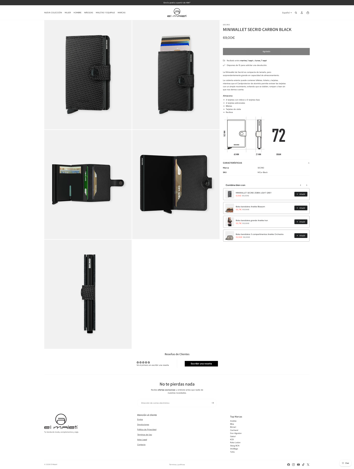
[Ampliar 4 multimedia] (176, 184)
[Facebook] (288, 464)
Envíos (140, 419)
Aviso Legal (142, 439)
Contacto (141, 444)
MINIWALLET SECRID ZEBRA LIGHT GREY (253, 193)
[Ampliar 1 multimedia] (88, 74)
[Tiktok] (303, 464)
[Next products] (307, 185)
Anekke (233, 421)
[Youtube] (298, 464)
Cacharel (234, 430)
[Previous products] (301, 185)
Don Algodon (236, 433)
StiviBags (234, 448)
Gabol (232, 436)
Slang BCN (234, 445)
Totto (232, 452)
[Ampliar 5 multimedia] (88, 294)
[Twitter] (308, 464)
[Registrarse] (213, 403)
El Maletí (54, 464)
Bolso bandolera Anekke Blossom (250, 206)
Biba (232, 424)
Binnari (233, 427)
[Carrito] (308, 13)
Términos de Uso (144, 434)
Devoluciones (143, 424)
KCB (232, 439)
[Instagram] (293, 464)
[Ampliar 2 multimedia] (176, 74)
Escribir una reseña (201, 363)
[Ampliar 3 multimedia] (88, 184)
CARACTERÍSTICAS (232, 163)
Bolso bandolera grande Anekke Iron (252, 220)
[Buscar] (296, 13)
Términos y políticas (177, 464)
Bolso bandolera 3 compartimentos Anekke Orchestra (259, 234)
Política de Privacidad (146, 429)
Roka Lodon (235, 442)
